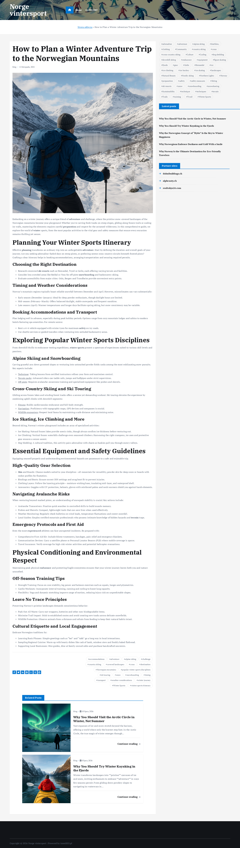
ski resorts (166, 86)
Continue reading (128, 743)
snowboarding (133, 675)
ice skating (200, 70)
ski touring (105, 675)
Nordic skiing (188, 75)
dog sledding (218, 54)
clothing (166, 49)
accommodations (96, 659)
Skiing (214, 81)
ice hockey (184, 70)
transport (102, 680)
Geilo (186, 65)
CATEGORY (92, 10)
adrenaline (167, 44)
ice (212, 65)
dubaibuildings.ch (172, 173)
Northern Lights (207, 75)
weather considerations (122, 680)
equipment (203, 59)
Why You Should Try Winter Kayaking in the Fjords (186, 125)
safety (182, 81)
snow (118, 675)
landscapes (216, 70)
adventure (114, 659)
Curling (203, 54)
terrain (215, 91)
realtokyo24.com (172, 188)
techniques (201, 91)
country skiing (95, 664)
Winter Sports (119, 685)
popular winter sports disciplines (136, 669)
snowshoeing (213, 86)
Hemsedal (200, 65)
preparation (167, 81)
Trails (165, 96)
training (177, 96)
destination (146, 664)
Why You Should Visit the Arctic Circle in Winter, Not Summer (192, 118)
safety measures (198, 81)
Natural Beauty (169, 75)
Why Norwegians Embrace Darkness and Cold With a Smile (190, 144)
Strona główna (85, 27)
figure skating (220, 59)
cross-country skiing (171, 54)
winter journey (144, 680)
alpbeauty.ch (170, 180)
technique (185, 91)
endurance (187, 59)
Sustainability (168, 91)
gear (176, 65)
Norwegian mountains (106, 669)
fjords (165, 65)
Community (181, 49)
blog (14, 67)
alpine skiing (130, 659)
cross (132, 664)
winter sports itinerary (141, 685)
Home (78, 10)
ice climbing (167, 70)
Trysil (189, 96)
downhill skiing (169, 59)
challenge (146, 659)
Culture (190, 54)
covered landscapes (115, 664)
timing (148, 675)
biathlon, (215, 44)
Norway (224, 75)
